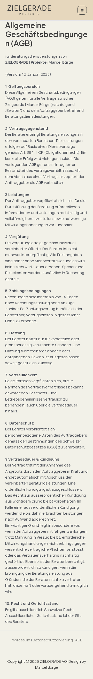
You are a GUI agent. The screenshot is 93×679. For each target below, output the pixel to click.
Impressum (20, 639)
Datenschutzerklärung (53, 639)
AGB (78, 639)
